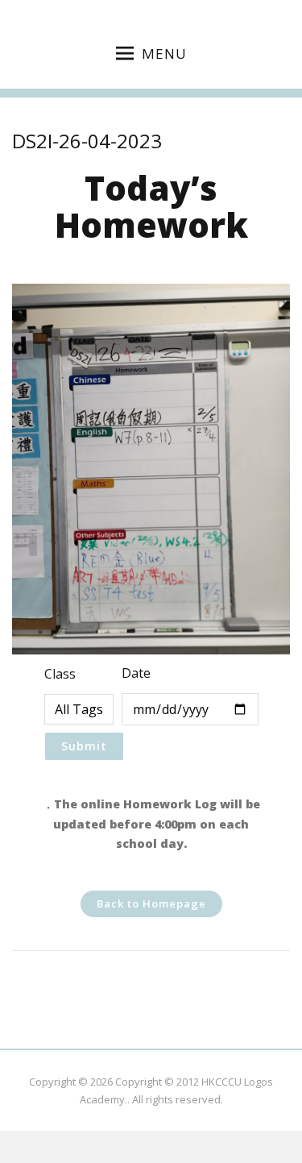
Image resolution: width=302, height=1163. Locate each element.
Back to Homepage (151, 903)
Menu (164, 53)
